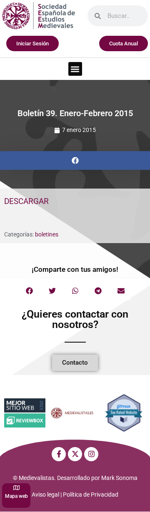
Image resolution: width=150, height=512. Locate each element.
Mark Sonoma (119, 478)
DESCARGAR (26, 201)
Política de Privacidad (90, 494)
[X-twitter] (75, 454)
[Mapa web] (16, 488)
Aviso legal (45, 494)
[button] (75, 69)
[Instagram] (91, 454)
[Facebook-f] (59, 454)
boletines (46, 234)
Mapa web (16, 496)
